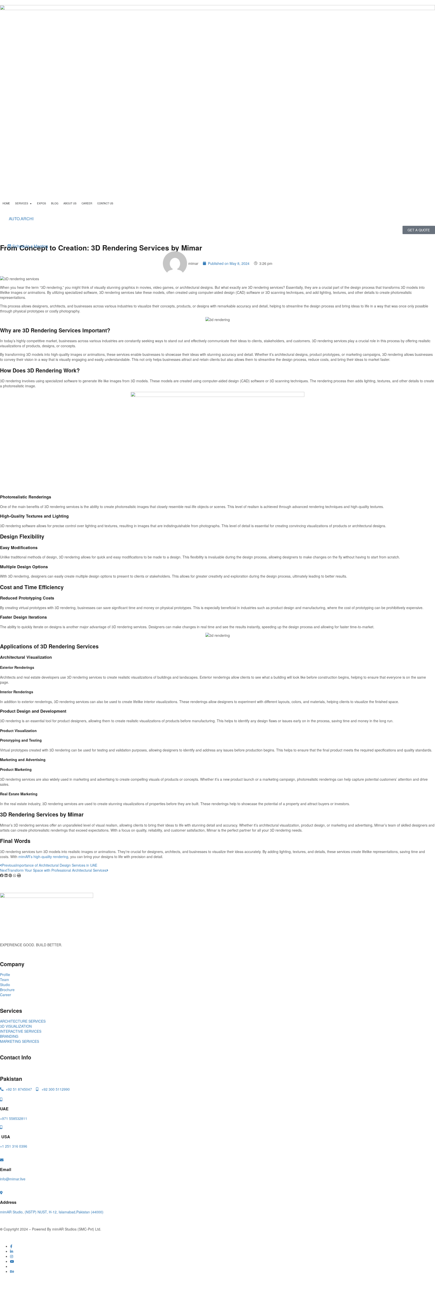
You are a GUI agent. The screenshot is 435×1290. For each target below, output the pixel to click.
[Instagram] (11, 1256)
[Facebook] (11, 1246)
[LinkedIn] (11, 1251)
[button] (2, 875)
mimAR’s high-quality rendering (43, 856)
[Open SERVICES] (30, 203)
